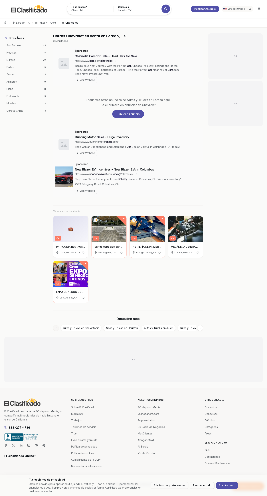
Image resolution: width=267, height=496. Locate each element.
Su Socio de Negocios (151, 426)
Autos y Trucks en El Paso (195, 328)
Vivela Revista (146, 453)
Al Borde (143, 446)
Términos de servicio (83, 426)
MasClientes (145, 433)
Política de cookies (82, 453)
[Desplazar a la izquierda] (56, 328)
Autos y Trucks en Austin (158, 328)
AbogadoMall (146, 440)
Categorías (211, 426)
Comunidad (211, 407)
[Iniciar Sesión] (259, 9)
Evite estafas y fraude (84, 440)
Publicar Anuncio (205, 8)
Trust (74, 433)
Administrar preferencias (169, 485)
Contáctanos (212, 456)
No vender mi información (86, 466)
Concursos (211, 413)
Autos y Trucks (47, 22)
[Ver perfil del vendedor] (96, 220)
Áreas (208, 433)
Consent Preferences (217, 463)
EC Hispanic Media (149, 407)
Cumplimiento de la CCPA (86, 459)
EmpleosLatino (146, 420)
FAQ (207, 450)
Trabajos (76, 420)
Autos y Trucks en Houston (122, 328)
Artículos (210, 420)
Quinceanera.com (148, 413)
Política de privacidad (84, 446)
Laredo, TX (23, 22)
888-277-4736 (19, 427)
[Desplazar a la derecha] (200, 328)
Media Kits (77, 413)
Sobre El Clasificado (83, 407)
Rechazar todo (202, 485)
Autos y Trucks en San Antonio (81, 328)
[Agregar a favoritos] (83, 252)
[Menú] (6, 9)
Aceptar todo (227, 485)
